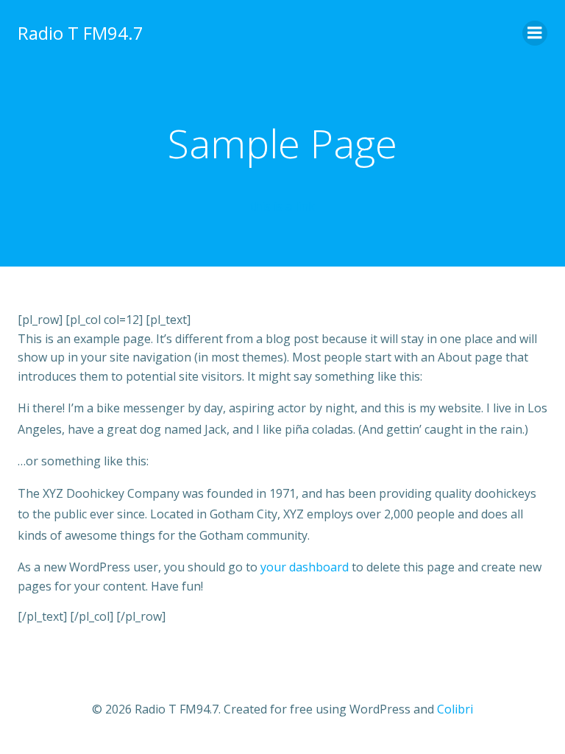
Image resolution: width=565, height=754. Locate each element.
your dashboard (304, 567)
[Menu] (534, 33)
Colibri (455, 709)
